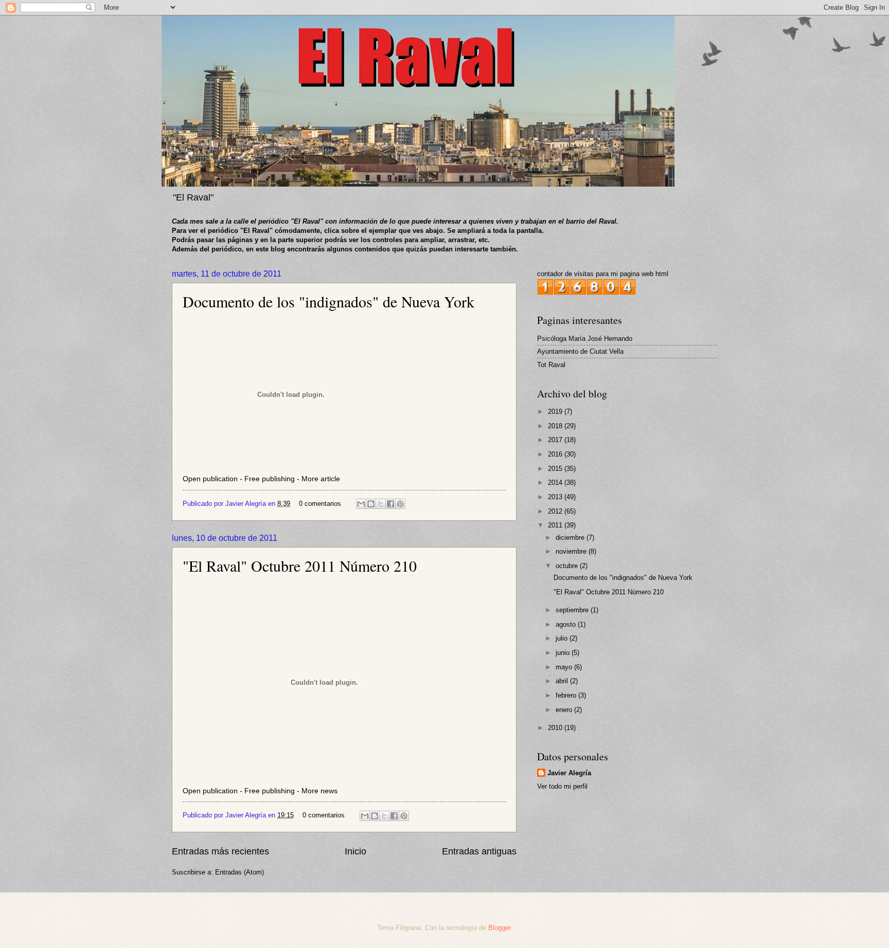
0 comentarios (320, 503)
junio (564, 653)
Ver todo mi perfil (562, 786)
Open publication (210, 479)
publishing (278, 479)
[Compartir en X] (381, 504)
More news (319, 791)
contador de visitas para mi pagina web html (602, 274)
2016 (556, 454)
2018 (556, 426)
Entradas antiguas (479, 851)
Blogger (499, 928)
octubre (568, 566)
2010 (556, 728)
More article (320, 479)
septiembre (573, 610)
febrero (567, 695)
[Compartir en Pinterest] (400, 504)
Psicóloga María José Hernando (584, 338)
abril (563, 681)
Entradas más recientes (220, 851)
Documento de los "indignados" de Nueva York (328, 301)
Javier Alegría (569, 773)
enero (565, 710)
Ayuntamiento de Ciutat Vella (580, 351)
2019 (556, 411)
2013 (556, 497)
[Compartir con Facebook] (390, 504)
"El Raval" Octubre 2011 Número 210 (300, 565)
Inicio (355, 851)
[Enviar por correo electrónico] (361, 504)
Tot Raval (551, 365)
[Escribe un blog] (371, 504)
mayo (565, 667)
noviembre (572, 551)
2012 (556, 511)
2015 (556, 468)
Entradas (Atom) (239, 872)
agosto (567, 624)
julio (563, 638)
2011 (556, 525)
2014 (556, 482)
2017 (556, 440)
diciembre (571, 537)
